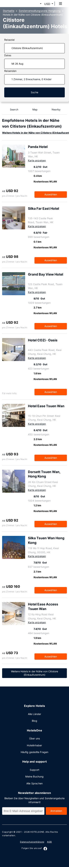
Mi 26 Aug (18, 63)
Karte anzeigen (37, 160)
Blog (34, 720)
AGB (49, 841)
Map (35, 109)
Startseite (8, 10)
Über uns (34, 738)
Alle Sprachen (34, 783)
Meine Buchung (34, 776)
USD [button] (47, 4)
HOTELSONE (37, 832)
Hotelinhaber (34, 745)
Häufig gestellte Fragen (34, 752)
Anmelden (56, 810)
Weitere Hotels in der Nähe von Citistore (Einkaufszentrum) (34, 673)
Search (14, 109)
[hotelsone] (16, 3)
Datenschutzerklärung (32, 841)
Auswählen (50, 194)
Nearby (56, 109)
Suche (34, 92)
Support (34, 769)
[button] (36, 4)
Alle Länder (34, 714)
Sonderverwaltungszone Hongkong (40, 10)
